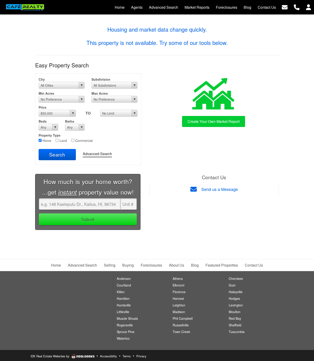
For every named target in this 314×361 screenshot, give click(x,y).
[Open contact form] (285, 6)
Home (46, 140)
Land (63, 140)
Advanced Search (97, 153)
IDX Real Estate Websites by (50, 356)
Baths (69, 121)
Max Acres (99, 93)
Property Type (49, 135)
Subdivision (100, 79)
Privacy (141, 356)
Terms (127, 356)
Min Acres (46, 93)
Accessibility (108, 356)
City (42, 79)
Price (42, 107)
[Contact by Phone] (297, 6)
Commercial (83, 140)
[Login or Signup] (308, 6)
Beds (43, 121)
